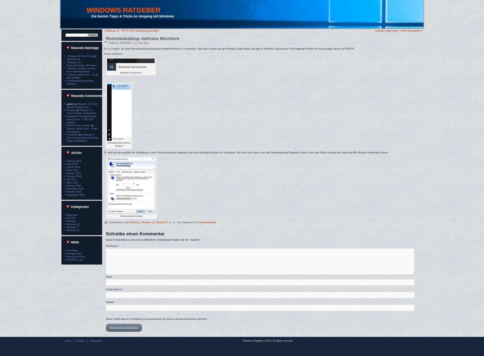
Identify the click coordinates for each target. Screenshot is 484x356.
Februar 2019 (74, 161)
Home (68, 340)
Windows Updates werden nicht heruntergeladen (81, 70)
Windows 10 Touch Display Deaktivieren (82, 106)
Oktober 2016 (74, 176)
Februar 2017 (74, 173)
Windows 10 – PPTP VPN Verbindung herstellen (132, 30)
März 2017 (72, 170)
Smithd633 (72, 134)
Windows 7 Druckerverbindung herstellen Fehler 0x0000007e (82, 137)
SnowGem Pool (75, 116)
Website (110, 302)
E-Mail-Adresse (114, 289)
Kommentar (112, 246)
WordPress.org (75, 259)
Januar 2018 (73, 167)
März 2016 (72, 182)
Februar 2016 (74, 185)
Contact (80, 340)
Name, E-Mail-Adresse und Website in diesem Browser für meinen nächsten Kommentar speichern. (157, 319)
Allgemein (72, 215)
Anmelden (72, 250)
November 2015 (75, 188)
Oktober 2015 (74, 191)
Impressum (96, 340)
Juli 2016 (71, 179)
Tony (146, 42)
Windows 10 (73, 224)
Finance (71, 110)
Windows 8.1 (74, 230)
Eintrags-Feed (74, 253)
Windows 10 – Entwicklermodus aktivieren (82, 64)
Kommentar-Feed (76, 256)
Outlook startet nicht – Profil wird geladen (81, 119)
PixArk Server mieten (78, 125)
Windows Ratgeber (124, 10)
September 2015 (76, 195)
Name (110, 277)
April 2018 (72, 164)
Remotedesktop (207, 222)
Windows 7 (72, 227)
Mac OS (71, 218)
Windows (71, 221)
